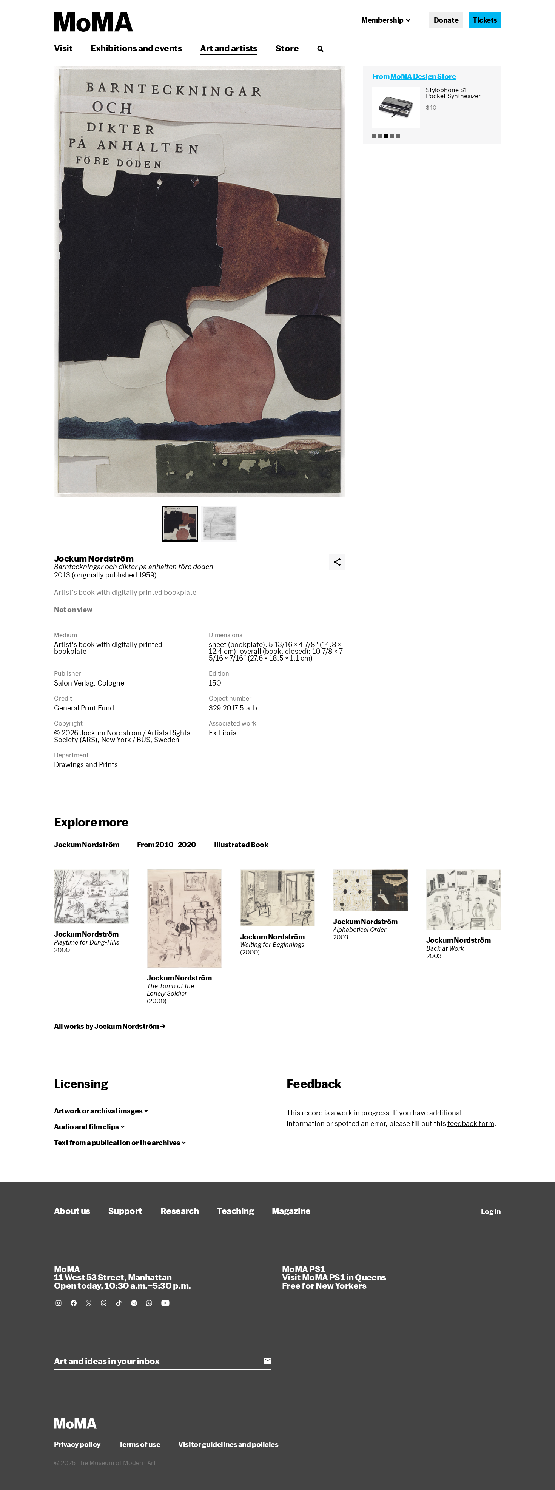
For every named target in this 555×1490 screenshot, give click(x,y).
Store (287, 48)
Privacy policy (77, 1444)
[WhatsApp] (149, 1303)
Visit (63, 48)
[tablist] (199, 524)
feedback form (470, 1123)
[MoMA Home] (93, 22)
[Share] (337, 562)
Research (179, 1210)
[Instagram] (58, 1303)
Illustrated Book (241, 844)
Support (125, 1210)
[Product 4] (392, 136)
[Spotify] (134, 1303)
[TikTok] (118, 1303)
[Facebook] (73, 1303)
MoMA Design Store (423, 76)
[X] (88, 1303)
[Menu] (320, 49)
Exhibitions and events (136, 48)
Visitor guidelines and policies (228, 1444)
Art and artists (228, 48)
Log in (491, 1211)
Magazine (291, 1210)
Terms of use (139, 1444)
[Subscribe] (267, 1361)
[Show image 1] (180, 524)
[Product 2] (380, 136)
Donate (446, 20)
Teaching (235, 1210)
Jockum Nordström (93, 558)
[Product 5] (398, 136)
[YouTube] (165, 1303)
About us (72, 1210)
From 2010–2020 (166, 844)
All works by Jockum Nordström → (109, 1026)
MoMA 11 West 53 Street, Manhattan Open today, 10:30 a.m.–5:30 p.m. (122, 1277)
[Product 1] (374, 136)
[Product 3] (386, 136)
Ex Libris (222, 733)
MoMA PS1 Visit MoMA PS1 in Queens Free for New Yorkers (334, 1277)
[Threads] (103, 1303)
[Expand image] (199, 281)
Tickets (485, 20)
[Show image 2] (219, 524)
